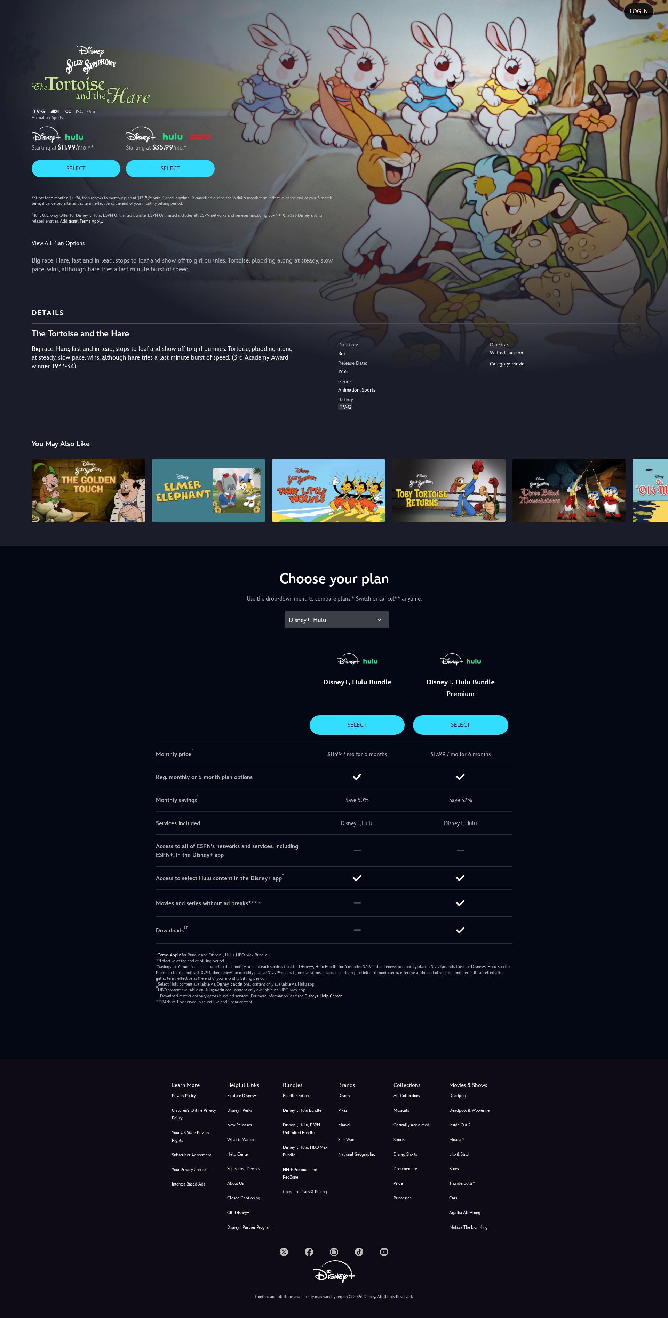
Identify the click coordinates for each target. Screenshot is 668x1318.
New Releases (239, 1125)
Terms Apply (169, 955)
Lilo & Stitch (459, 1154)
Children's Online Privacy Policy (194, 1114)
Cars (453, 1198)
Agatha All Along (464, 1212)
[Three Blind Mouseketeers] (569, 490)
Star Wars (346, 1139)
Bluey (454, 1168)
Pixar (342, 1110)
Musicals (401, 1110)
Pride (398, 1183)
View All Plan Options (58, 243)
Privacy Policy (184, 1095)
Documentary (405, 1168)
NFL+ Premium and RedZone (300, 1173)
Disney (344, 1095)
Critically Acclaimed (411, 1125)
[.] (284, 1252)
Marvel (344, 1125)
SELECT (76, 168)
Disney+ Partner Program (249, 1227)
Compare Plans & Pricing (305, 1191)
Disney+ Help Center (322, 996)
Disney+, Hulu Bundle (302, 1110)
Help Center (238, 1154)
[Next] (654, 489)
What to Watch (240, 1139)
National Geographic (356, 1154)
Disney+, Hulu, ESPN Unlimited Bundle (301, 1129)
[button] (250, 1085)
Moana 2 (456, 1139)
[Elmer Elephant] (208, 490)
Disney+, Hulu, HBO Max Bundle (305, 1151)
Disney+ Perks (239, 1110)
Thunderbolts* (462, 1183)
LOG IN (639, 11)
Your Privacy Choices (189, 1169)
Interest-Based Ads (188, 1184)
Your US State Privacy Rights (190, 1136)
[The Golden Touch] (88, 490)
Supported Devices (243, 1168)
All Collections (406, 1095)
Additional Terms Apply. (81, 221)
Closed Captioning (243, 1198)
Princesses (402, 1198)
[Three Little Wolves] (328, 490)
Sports (399, 1139)
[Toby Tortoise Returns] (448, 490)
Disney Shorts (405, 1154)
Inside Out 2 (459, 1125)
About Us (235, 1183)
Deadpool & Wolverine (469, 1110)
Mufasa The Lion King (468, 1227)
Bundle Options (296, 1095)
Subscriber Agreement (191, 1154)
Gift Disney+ (238, 1212)
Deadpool (458, 1095)
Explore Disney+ (241, 1095)
